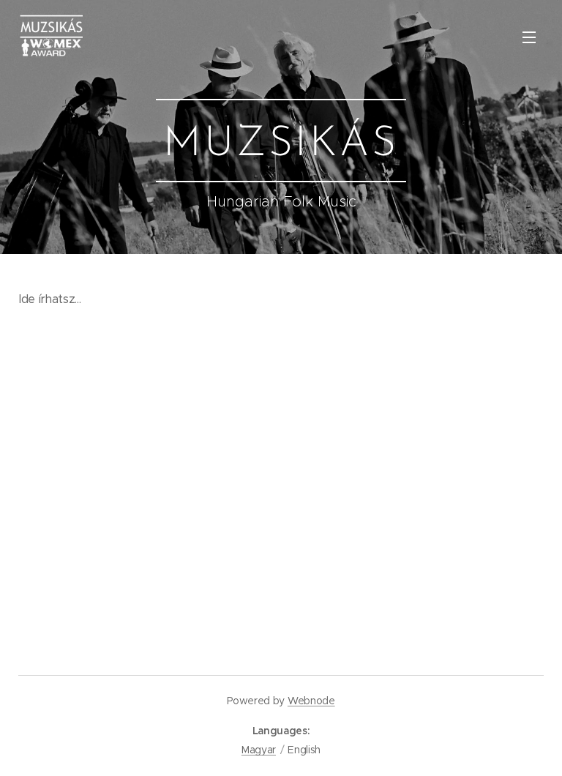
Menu (529, 36)
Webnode (311, 700)
